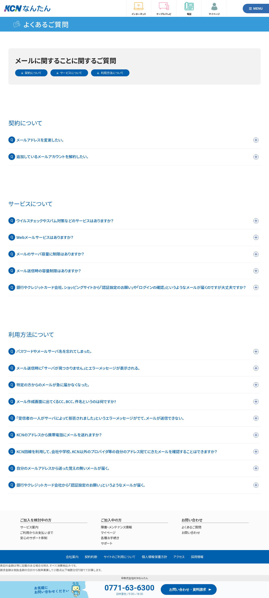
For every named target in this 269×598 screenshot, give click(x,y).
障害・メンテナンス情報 (116, 527)
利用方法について (112, 73)
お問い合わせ (191, 532)
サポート (106, 543)
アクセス (179, 556)
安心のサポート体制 (33, 538)
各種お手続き (110, 538)
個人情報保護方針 (154, 556)
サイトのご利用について (120, 556)
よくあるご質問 (46, 24)
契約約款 (91, 556)
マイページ (108, 532)
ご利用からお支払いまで (36, 532)
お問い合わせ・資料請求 (187, 589)
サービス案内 (29, 527)
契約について (33, 73)
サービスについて (71, 73)
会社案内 (72, 556)
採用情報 (197, 556)
